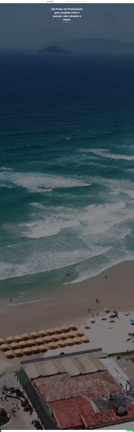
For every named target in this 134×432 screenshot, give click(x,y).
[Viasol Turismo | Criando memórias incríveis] (50, 1)
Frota (72, 1)
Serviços (82, 1)
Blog (85, 1)
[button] (129, 430)
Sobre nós (75, 1)
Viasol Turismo (67, 1)
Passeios (78, 1)
